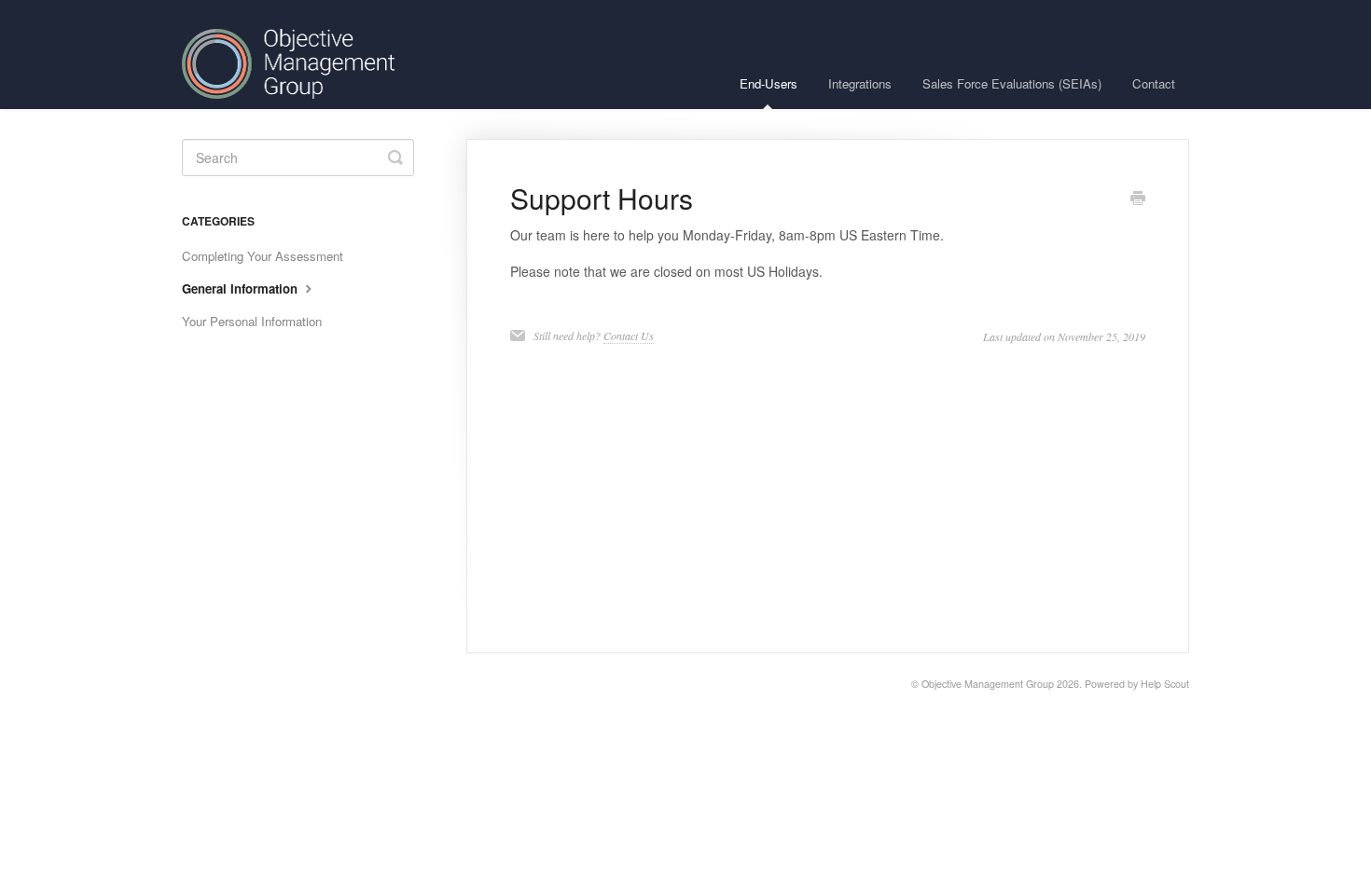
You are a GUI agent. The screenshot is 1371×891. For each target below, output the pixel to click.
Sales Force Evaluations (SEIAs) (1011, 83)
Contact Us (628, 335)
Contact (1153, 83)
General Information (241, 288)
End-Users (768, 83)
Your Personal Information (252, 321)
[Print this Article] (1137, 199)
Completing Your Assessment (262, 256)
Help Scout (1165, 684)
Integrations (860, 83)
